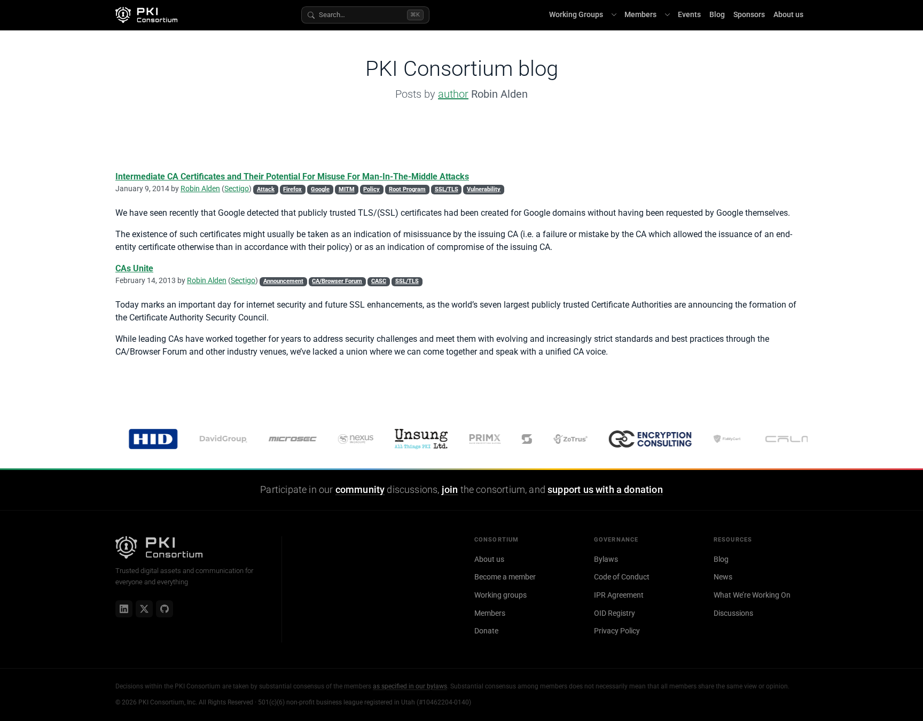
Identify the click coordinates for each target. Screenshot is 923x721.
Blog (717, 14)
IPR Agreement (619, 595)
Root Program (407, 189)
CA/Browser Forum (337, 281)
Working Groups (576, 14)
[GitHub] (164, 608)
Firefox (292, 189)
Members (640, 14)
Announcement (283, 281)
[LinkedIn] (123, 608)
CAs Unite (134, 268)
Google (320, 189)
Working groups (500, 595)
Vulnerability (483, 189)
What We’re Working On (752, 595)
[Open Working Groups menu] (613, 15)
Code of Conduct (622, 577)
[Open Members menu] (667, 15)
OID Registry (614, 613)
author (453, 94)
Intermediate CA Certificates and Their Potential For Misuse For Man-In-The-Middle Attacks (292, 176)
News (723, 577)
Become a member (505, 577)
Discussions (733, 613)
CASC (378, 281)
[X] (144, 608)
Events (689, 14)
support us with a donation (605, 489)
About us (788, 14)
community (360, 489)
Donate (486, 630)
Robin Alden (200, 188)
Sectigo (236, 188)
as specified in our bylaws (410, 686)
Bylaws (606, 559)
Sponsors (749, 14)
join (450, 489)
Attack (266, 189)
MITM (347, 189)
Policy (371, 189)
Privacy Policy (617, 630)
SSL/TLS (446, 189)
